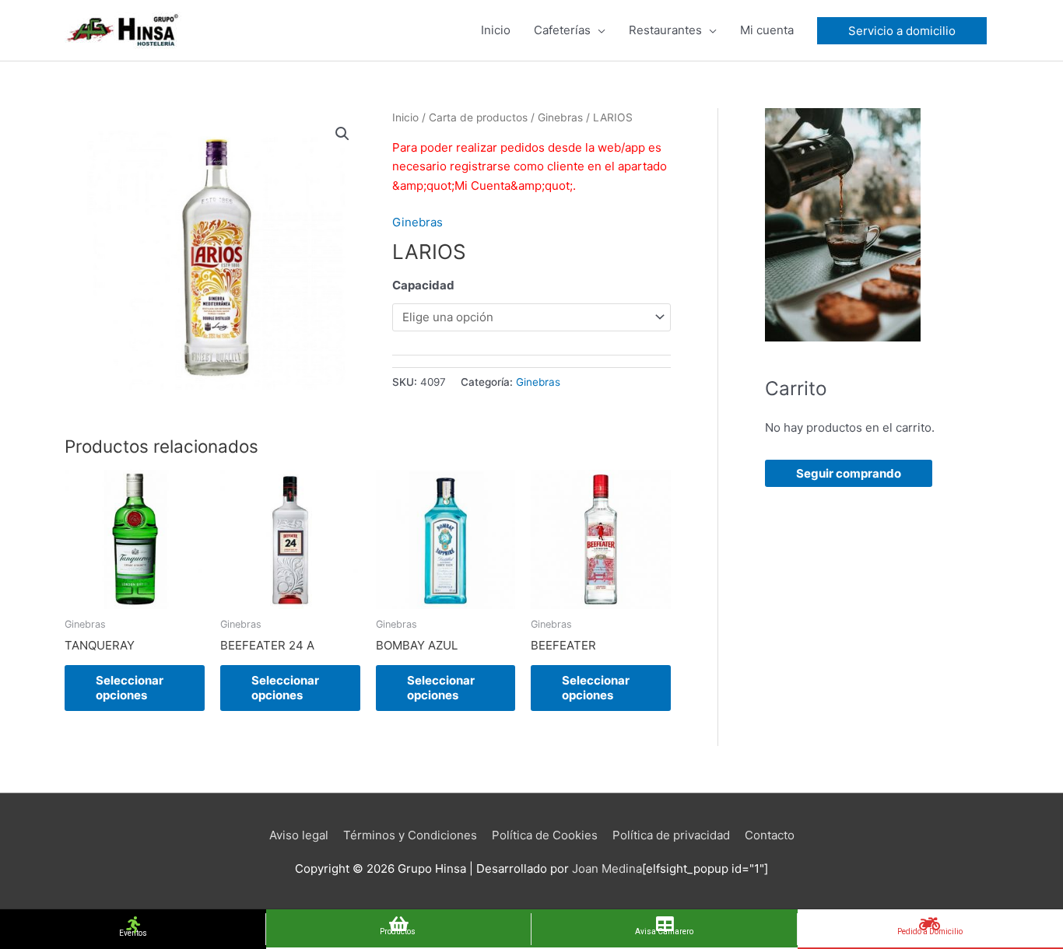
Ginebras (560, 117)
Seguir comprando (848, 473)
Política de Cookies (545, 835)
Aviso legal (298, 835)
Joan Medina (607, 868)
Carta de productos (478, 117)
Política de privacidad (671, 835)
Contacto (770, 835)
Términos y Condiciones (410, 835)
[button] (342, 134)
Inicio (405, 117)
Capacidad (423, 285)
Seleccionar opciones (129, 688)
